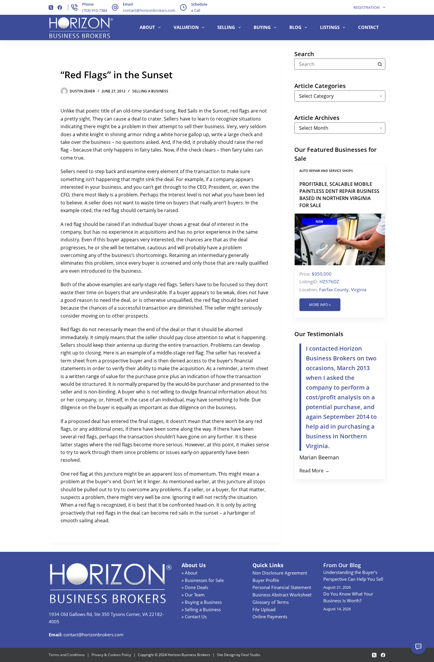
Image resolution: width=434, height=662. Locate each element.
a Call (195, 10)
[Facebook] (60, 7)
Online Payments (269, 616)
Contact (368, 27)
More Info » (320, 304)
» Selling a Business (201, 609)
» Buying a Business (202, 602)
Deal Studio (250, 654)
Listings (330, 27)
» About (189, 573)
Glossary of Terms (270, 602)
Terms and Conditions (67, 654)
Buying (262, 27)
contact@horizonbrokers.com (149, 10)
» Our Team (193, 595)
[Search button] (379, 64)
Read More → (314, 470)
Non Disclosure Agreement (279, 573)
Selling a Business (150, 91)
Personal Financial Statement (281, 587)
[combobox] (334, 64)
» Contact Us (194, 616)
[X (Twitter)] (51, 7)
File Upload (263, 609)
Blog (295, 27)
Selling (226, 27)
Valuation (186, 27)
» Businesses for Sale (203, 580)
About (147, 27)
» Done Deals (195, 587)
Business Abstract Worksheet (281, 595)
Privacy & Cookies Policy (111, 654)
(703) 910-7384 (94, 10)
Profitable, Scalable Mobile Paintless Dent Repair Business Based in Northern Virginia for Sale (339, 195)
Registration (366, 7)
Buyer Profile (265, 580)
